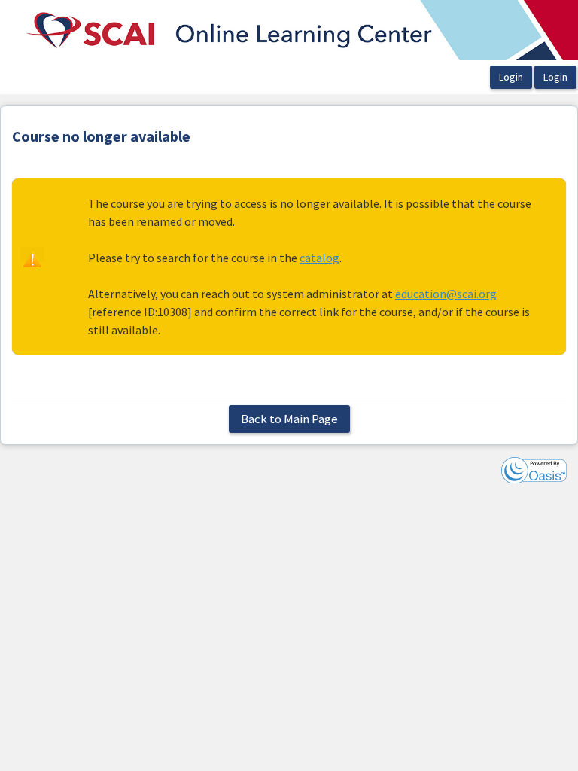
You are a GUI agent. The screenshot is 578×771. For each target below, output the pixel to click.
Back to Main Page (289, 418)
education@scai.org (446, 293)
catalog (319, 257)
